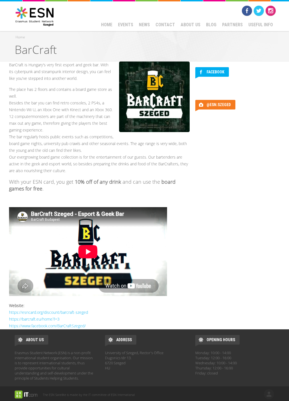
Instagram (271, 11)
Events (125, 24)
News (144, 24)
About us (190, 24)
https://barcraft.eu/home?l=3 (34, 319)
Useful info (260, 24)
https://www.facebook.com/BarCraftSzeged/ (47, 325)
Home (106, 24)
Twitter (259, 11)
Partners (232, 24)
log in (269, 394)
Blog (211, 24)
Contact (165, 24)
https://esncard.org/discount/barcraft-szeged (48, 312)
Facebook (247, 11)
